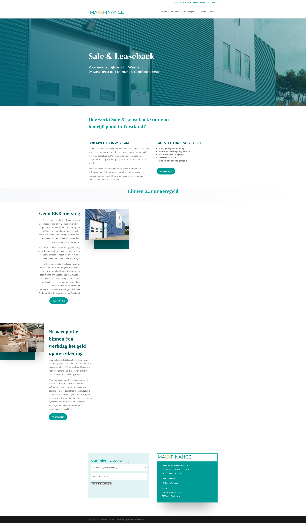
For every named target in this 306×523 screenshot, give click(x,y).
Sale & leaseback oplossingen (182, 12)
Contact (212, 12)
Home (164, 12)
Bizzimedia (121, 520)
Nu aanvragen (166, 171)
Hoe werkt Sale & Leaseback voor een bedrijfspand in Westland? (128, 123)
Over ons (202, 12)
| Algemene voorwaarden (135, 520)
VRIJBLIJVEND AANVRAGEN (101, 484)
